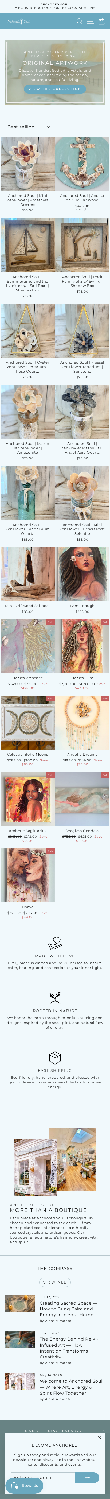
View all (55, 1282)
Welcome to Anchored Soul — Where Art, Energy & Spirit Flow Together (71, 1387)
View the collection (55, 89)
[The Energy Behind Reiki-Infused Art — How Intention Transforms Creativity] (20, 1339)
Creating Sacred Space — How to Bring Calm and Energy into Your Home (68, 1309)
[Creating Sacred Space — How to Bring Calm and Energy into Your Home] (20, 1303)
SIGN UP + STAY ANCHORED (53, 1430)
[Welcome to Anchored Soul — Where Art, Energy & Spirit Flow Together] (20, 1381)
